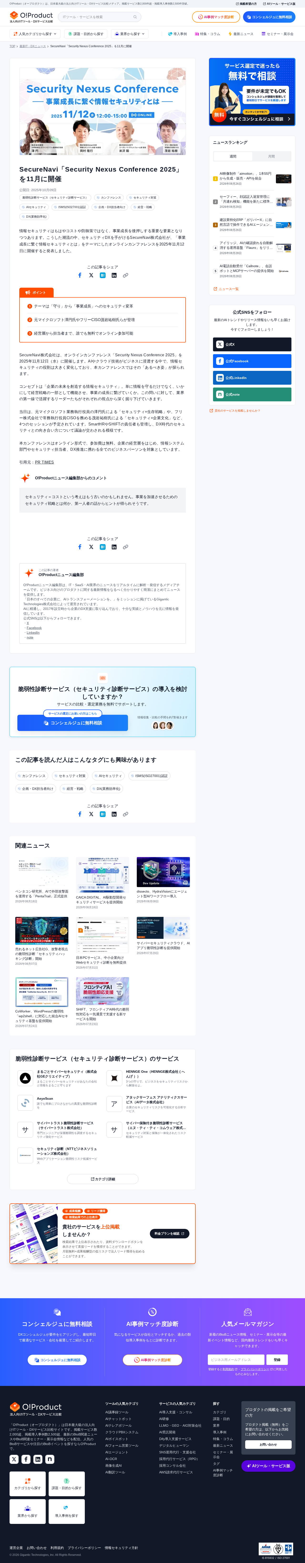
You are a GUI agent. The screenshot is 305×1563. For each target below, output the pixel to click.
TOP (12, 46)
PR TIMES (44, 462)
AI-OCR (111, 1459)
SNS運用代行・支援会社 (177, 1452)
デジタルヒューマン (174, 1445)
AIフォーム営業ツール (121, 1445)
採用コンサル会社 (172, 1465)
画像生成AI (113, 1465)
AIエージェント (116, 1452)
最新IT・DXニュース (33, 46)
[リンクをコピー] (125, 275)
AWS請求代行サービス (176, 1472)
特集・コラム (223, 1439)
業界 (216, 1425)
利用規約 (228, 1369)
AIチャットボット (118, 1419)
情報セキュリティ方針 (121, 1548)
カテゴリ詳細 (105, 1179)
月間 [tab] (271, 156)
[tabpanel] (252, 225)
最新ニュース (223, 1445)
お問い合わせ (268, 1444)
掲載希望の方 (248, 3)
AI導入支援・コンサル (175, 1412)
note (30, 637)
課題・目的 (221, 1419)
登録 (277, 1360)
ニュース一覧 (229, 289)
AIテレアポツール (118, 1425)
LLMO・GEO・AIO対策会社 (180, 1425)
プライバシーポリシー (255, 1369)
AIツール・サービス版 (281, 3)
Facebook (34, 628)
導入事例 (219, 1432)
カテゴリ (219, 1412)
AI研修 (164, 1419)
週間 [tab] (233, 156)
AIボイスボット (116, 1439)
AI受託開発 (167, 1432)
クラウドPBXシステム (121, 1432)
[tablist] (252, 156)
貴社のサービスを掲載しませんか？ (237, 410)
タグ (216, 1464)
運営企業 (16, 1548)
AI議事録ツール (116, 1412)
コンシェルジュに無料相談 (272, 17)
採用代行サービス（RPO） (179, 1459)
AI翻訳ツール (115, 1472)
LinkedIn (33, 632)
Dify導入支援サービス (175, 1439)
